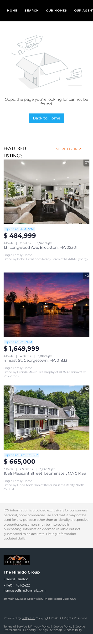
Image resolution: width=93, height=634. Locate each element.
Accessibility (73, 630)
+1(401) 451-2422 (17, 585)
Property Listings (35, 630)
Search (32, 10)
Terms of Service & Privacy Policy (27, 626)
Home (12, 10)
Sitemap (56, 630)
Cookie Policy (62, 626)
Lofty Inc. (28, 618)
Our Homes (56, 10)
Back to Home (46, 118)
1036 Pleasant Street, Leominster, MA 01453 (45, 473)
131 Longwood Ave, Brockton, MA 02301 (41, 247)
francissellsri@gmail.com (25, 590)
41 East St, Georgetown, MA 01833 (35, 360)
